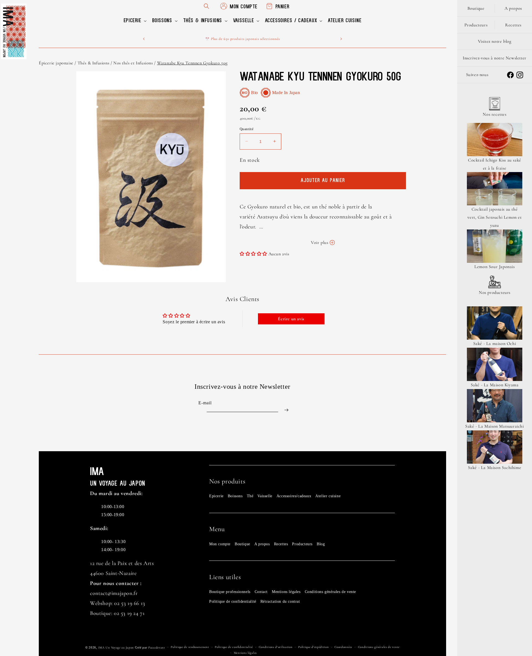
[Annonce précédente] (144, 39)
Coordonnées (343, 647)
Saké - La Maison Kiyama (495, 385)
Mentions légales (286, 592)
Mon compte (220, 544)
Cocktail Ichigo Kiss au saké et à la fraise (494, 164)
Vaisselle (264, 496)
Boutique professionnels (229, 592)
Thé (250, 496)
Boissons (235, 496)
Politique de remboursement (190, 647)
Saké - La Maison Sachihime (494, 467)
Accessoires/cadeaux (294, 496)
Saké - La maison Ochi (494, 343)
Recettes (281, 544)
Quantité (247, 129)
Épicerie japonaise (56, 63)
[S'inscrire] (286, 410)
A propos (262, 544)
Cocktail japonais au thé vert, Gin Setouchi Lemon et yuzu (494, 217)
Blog (321, 544)
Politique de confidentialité (232, 601)
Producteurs (302, 544)
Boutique (242, 544)
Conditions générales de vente (330, 592)
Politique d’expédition (313, 647)
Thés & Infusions (93, 63)
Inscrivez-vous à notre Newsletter (494, 58)
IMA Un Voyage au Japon (116, 647)
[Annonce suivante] (341, 39)
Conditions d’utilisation (276, 647)
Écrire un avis (291, 319)
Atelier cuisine (328, 496)
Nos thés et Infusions (133, 63)
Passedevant (156, 647)
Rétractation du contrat (280, 601)
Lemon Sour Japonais (494, 266)
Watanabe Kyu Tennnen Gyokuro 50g (192, 63)
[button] (134, 20)
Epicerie (216, 496)
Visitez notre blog (494, 41)
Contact (261, 592)
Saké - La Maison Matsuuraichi (494, 426)
